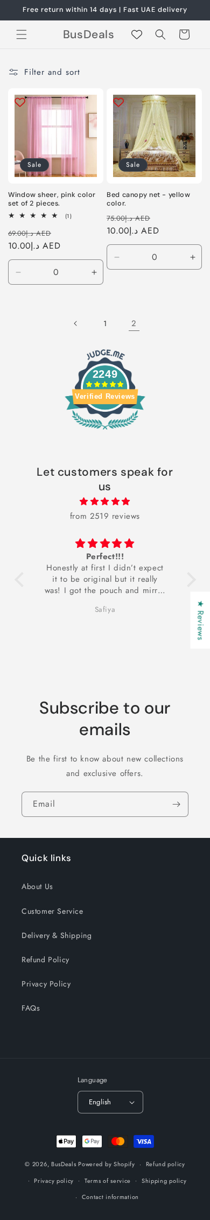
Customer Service (52, 911)
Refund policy (165, 1164)
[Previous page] (76, 323)
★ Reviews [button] (200, 620)
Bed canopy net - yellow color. (149, 199)
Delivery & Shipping (57, 935)
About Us (37, 886)
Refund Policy (45, 959)
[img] (105, 501)
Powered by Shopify (106, 1164)
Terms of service (108, 1180)
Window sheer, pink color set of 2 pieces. (52, 199)
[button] (21, 34)
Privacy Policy (46, 983)
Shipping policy (164, 1180)
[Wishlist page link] (136, 34)
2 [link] (134, 323)
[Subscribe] (176, 804)
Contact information (110, 1197)
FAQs (31, 1008)
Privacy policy (54, 1180)
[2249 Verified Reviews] (105, 432)
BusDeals (63, 1164)
